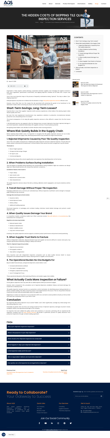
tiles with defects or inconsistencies (57, 216)
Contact (103, 4)
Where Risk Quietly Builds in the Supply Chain (88, 43)
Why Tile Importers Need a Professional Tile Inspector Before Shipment (91, 85)
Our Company (40, 406)
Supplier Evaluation (64, 408)
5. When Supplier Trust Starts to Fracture (89, 61)
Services (57, 4)
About (50, 4)
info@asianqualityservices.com (91, 412)
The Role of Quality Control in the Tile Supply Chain (91, 103)
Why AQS (39, 408)
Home (44, 4)
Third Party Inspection (64, 410)
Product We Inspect (69, 4)
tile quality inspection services (51, 100)
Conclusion (79, 71)
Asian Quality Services (29, 312)
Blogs (96, 4)
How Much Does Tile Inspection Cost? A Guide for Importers (91, 94)
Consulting (62, 406)
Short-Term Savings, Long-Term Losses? (87, 41)
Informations (81, 4)
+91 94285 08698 (87, 411)
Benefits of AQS (41, 410)
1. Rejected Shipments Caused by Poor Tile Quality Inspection (89, 46)
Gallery (90, 4)
